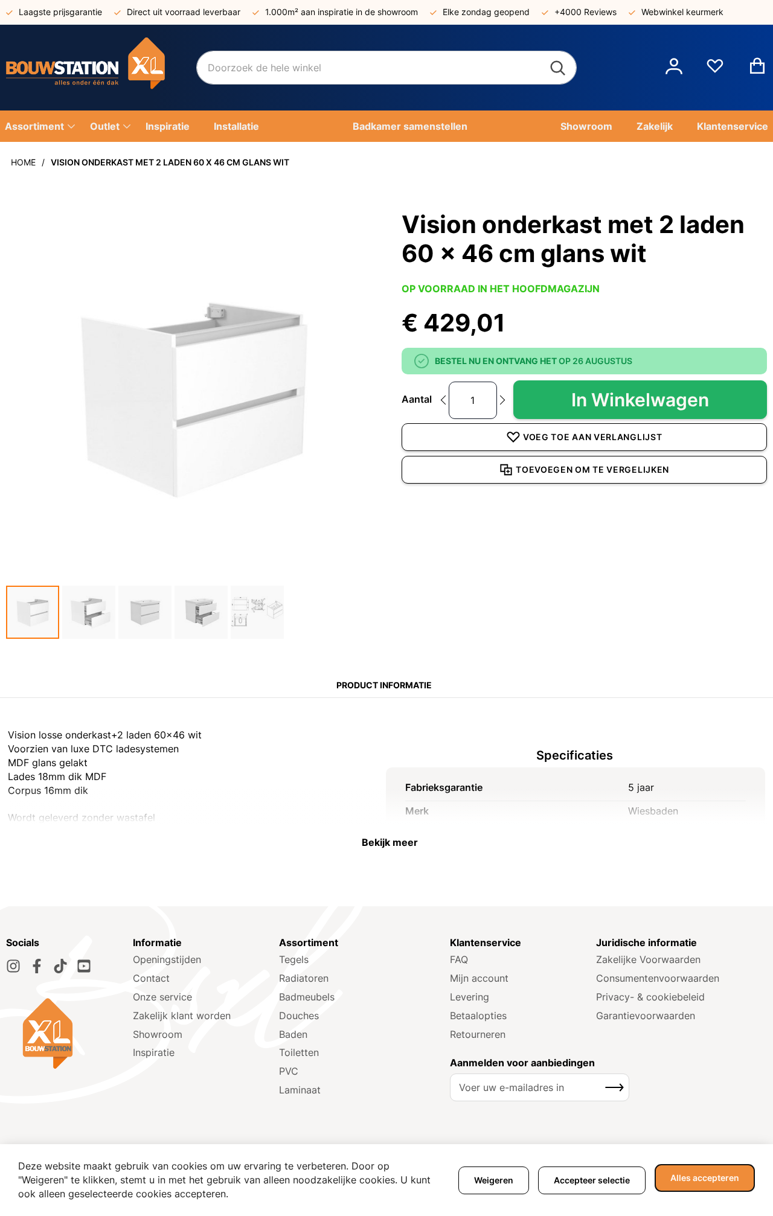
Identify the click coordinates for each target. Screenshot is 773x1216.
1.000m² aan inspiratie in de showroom (341, 12)
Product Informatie (384, 685)
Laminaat (300, 1090)
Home (23, 162)
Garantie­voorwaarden (645, 1016)
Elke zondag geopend (486, 12)
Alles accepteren (704, 1178)
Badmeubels (307, 997)
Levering (469, 997)
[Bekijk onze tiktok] (60, 966)
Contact (151, 978)
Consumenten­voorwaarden (657, 978)
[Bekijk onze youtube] (84, 966)
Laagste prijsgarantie (60, 12)
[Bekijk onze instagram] (13, 966)
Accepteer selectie (592, 1180)
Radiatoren (304, 978)
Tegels (294, 959)
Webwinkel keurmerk (682, 12)
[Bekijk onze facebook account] (37, 966)
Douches (299, 1016)
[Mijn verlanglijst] (715, 71)
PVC (288, 1071)
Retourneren (477, 1034)
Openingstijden (167, 959)
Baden (293, 1034)
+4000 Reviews (585, 12)
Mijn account (479, 978)
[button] (674, 67)
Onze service (162, 997)
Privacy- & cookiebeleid (650, 997)
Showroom (157, 1034)
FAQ (459, 959)
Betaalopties (478, 1016)
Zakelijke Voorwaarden (648, 959)
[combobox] (386, 68)
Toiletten (299, 1052)
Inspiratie (154, 1052)
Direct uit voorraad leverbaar (183, 12)
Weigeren (493, 1180)
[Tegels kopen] (101, 67)
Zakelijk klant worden (182, 1016)
